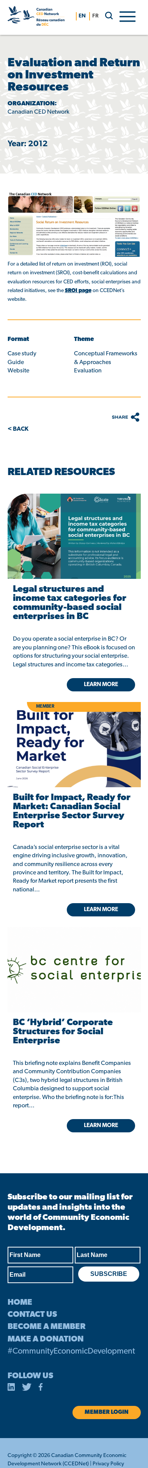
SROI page (78, 291)
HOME (20, 1303)
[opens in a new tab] (74, 536)
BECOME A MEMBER (46, 1327)
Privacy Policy (108, 1464)
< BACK (18, 429)
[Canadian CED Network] (36, 17)
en (82, 16)
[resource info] (74, 957)
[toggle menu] (127, 16)
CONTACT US (32, 1315)
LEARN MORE (101, 1126)
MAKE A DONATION (45, 1339)
